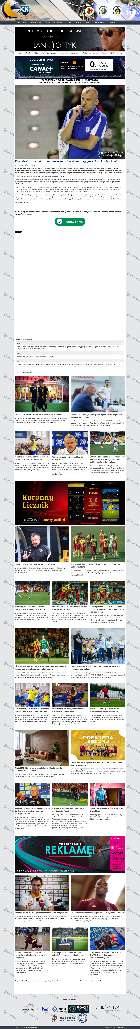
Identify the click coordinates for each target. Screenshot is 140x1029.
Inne (77, 23)
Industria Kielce (36, 23)
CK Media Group (120, 1027)
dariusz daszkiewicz (58, 981)
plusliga (47, 981)
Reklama (113, 23)
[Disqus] (70, 258)
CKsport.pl (28, 1027)
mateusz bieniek (71, 981)
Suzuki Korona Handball (54, 23)
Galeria (86, 23)
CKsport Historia (99, 23)
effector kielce (23, 981)
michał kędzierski (95, 981)
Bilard (69, 23)
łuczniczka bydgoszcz (37, 981)
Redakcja (34, 1027)
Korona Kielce (21, 23)
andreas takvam (83, 981)
